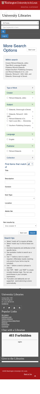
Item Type (8, 195)
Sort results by (8, 222)
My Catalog (5, 315)
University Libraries (16, 15)
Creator (10, 92)
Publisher (10, 146)
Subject (10, 104)
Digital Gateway (29, 7)
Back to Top (28, 374)
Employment (5, 324)
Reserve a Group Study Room (11, 321)
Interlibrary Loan (7, 317)
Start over (31, 50)
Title (6, 170)
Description (9, 178)
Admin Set (9, 211)
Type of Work (12, 88)
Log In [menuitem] (5, 36)
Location (8, 203)
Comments (5, 326)
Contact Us (5, 304)
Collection (11, 157)
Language (11, 134)
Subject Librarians (7, 319)
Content (8, 187)
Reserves (4, 323)
